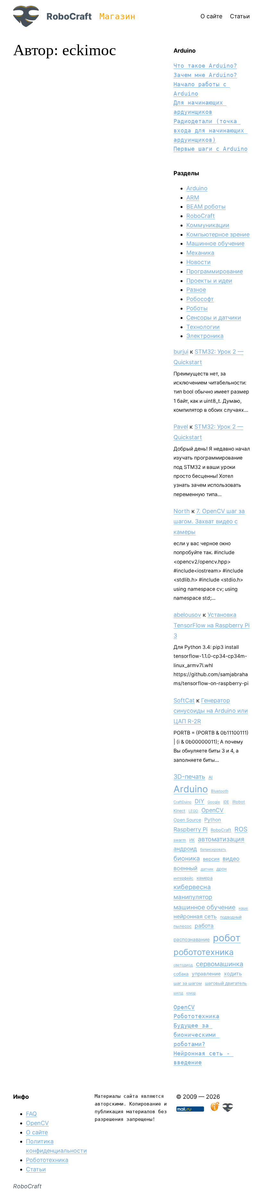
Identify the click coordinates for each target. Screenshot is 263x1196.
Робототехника (196, 1016)
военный (186, 868)
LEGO (193, 811)
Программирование (214, 271)
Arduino (197, 188)
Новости (198, 262)
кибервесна (192, 887)
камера (205, 878)
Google (214, 802)
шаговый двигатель (226, 983)
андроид (185, 848)
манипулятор (193, 897)
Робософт (200, 299)
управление (206, 974)
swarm (180, 840)
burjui (181, 351)
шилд (178, 993)
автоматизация (221, 839)
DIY (199, 801)
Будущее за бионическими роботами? (196, 1034)
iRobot (238, 801)
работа (204, 925)
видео (231, 858)
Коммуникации (207, 225)
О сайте (37, 1132)
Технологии (203, 326)
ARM (192, 197)
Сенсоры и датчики (213, 317)
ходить (233, 973)
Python (212, 820)
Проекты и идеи (209, 280)
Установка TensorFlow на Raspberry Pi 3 (212, 625)
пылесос (182, 926)
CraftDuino (182, 802)
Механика (200, 252)
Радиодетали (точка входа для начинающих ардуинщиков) (211, 130)
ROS (241, 829)
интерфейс (183, 878)
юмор (191, 993)
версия (211, 859)
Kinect (179, 810)
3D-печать (189, 776)
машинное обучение (204, 907)
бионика (187, 858)
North (182, 511)
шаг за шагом (188, 983)
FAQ (31, 1113)
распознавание (192, 939)
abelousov (187, 614)
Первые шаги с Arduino (211, 148)
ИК (192, 840)
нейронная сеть (195, 916)
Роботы (197, 308)
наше (243, 908)
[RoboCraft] (228, 1109)
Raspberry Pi (191, 829)
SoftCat (184, 700)
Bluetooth (219, 791)
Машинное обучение (215, 243)
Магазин (117, 16)
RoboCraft (69, 16)
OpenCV (212, 810)
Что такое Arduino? (205, 65)
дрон (221, 868)
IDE (226, 802)
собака (181, 974)
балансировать (213, 849)
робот (227, 937)
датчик (207, 869)
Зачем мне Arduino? (205, 75)
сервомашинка (219, 964)
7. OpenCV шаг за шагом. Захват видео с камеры (209, 521)
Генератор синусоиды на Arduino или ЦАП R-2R (211, 711)
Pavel (181, 426)
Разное (196, 289)
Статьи (36, 1169)
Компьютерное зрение (218, 234)
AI (210, 777)
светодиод (183, 965)
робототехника (203, 952)
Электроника (205, 335)
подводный (231, 917)
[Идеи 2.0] (214, 1109)
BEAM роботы (206, 206)
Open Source (187, 819)
